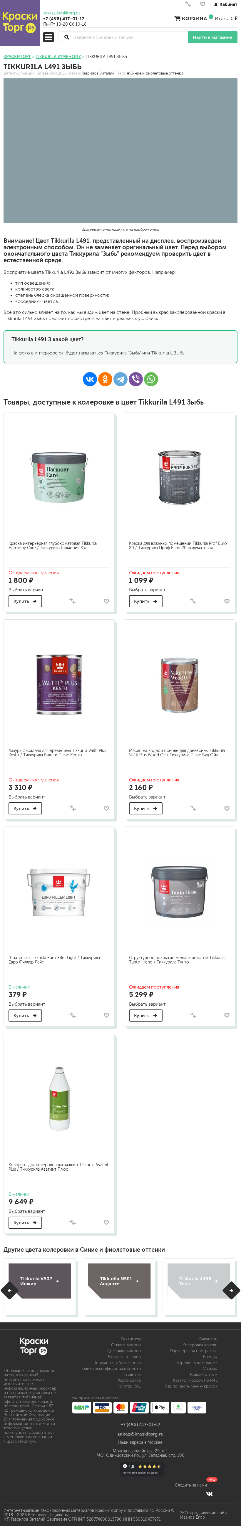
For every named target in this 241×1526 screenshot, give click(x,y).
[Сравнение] (188, 5)
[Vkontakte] (209, 1493)
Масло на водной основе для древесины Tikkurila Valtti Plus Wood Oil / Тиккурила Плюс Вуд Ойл (177, 752)
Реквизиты (131, 1339)
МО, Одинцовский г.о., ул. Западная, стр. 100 (141, 1455)
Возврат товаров (124, 1357)
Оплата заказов (126, 1345)
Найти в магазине (212, 37)
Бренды (210, 1357)
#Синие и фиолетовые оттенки (155, 73)
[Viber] (136, 379)
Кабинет (228, 4)
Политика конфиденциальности (110, 1368)
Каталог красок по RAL (195, 1380)
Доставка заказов (124, 1351)
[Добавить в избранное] (106, 601)
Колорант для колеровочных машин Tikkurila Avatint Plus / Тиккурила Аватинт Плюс (58, 1167)
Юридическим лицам (197, 1362)
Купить (22, 601)
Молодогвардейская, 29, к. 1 (140, 1451)
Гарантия (132, 1374)
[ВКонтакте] (90, 379)
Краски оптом (203, 1374)
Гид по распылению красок (191, 1386)
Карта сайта (129, 1380)
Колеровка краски (200, 1345)
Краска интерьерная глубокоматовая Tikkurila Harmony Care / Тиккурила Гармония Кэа (53, 545)
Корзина (194, 18)
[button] (9, 1290)
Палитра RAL (128, 1386)
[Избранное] (203, 5)
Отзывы (210, 1368)
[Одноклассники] (105, 379)
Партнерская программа (193, 1351)
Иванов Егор (192, 1517)
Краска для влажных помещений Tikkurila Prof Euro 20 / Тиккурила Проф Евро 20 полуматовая (178, 545)
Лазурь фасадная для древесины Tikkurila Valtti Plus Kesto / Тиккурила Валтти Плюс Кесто (57, 752)
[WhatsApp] (151, 379)
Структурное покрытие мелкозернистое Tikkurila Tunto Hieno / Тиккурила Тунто (177, 960)
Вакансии (208, 1339)
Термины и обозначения (117, 1362)
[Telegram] (120, 379)
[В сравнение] (72, 601)
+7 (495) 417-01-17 (63, 18)
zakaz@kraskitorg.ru (61, 13)
